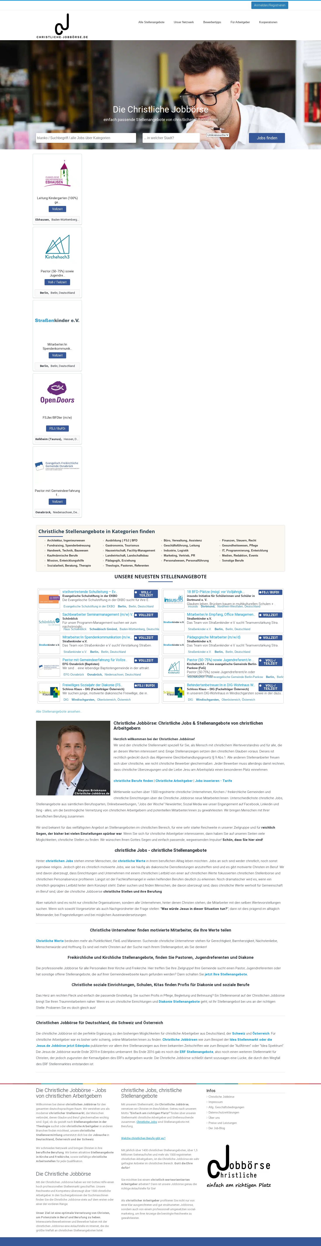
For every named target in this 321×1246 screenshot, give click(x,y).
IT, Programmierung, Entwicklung (245, 550)
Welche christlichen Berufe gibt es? (143, 1138)
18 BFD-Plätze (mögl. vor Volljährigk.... (216, 592)
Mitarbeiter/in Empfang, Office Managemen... (221, 614)
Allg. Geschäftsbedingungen (226, 1107)
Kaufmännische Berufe (62, 555)
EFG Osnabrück (74, 674)
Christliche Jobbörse (221, 1096)
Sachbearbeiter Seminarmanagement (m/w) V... (98, 614)
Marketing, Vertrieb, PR (179, 555)
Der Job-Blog (217, 1128)
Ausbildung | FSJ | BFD (121, 540)
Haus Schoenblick (75, 629)
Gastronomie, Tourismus (122, 545)
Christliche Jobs (146, 1121)
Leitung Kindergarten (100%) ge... (57, 200)
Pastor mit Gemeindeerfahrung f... (57, 493)
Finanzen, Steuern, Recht (239, 540)
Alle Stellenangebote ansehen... (59, 712)
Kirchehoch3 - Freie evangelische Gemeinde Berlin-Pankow (225, 677)
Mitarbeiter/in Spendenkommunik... (57, 346)
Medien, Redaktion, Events (240, 555)
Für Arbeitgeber (240, 22)
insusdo (193, 606)
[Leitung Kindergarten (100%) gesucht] (57, 173)
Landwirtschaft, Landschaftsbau (126, 555)
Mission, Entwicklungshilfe (65, 560)
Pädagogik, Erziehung (120, 560)
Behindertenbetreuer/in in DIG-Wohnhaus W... (221, 685)
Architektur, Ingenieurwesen (66, 540)
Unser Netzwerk (184, 22)
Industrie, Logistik (176, 550)
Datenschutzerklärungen (224, 1112)
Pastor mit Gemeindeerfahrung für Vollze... (94, 660)
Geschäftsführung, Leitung (182, 545)
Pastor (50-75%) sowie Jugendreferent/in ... (220, 660)
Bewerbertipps (212, 22)
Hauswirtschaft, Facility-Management (130, 550)
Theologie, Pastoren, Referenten (127, 565)
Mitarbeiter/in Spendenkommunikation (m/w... (97, 637)
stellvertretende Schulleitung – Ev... (89, 592)
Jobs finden (267, 138)
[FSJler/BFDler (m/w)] (57, 392)
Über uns (214, 1117)
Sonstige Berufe (233, 560)
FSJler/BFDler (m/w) (57, 418)
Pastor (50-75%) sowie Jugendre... (57, 273)
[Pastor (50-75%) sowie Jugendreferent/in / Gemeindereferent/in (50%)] (57, 246)
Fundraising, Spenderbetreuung (68, 545)
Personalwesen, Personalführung (186, 560)
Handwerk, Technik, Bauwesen (67, 550)
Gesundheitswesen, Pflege (240, 545)
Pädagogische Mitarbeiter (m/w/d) (213, 637)
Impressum (216, 1102)
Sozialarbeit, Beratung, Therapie (69, 565)
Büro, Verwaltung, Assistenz (183, 540)
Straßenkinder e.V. (200, 629)
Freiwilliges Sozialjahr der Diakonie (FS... (92, 685)
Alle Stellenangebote (151, 22)
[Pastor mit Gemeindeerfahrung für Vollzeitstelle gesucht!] (57, 466)
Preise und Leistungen (223, 1123)
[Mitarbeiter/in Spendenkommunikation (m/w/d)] (57, 319)
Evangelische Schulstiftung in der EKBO (89, 606)
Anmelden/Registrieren (269, 5)
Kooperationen (268, 22)
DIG (66, 699)
